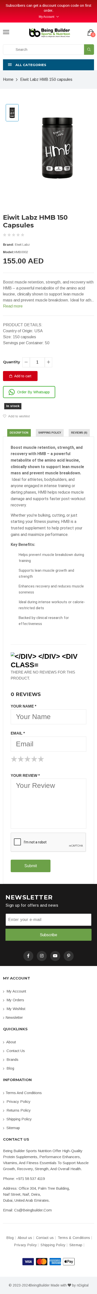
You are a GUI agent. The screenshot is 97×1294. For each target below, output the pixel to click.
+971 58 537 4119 (30, 1178)
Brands (11, 1059)
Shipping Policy (18, 1119)
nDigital (83, 1285)
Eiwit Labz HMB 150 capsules (46, 79)
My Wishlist (15, 1009)
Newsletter (14, 1017)
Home (8, 79)
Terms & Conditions (74, 1237)
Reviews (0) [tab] (79, 432)
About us (25, 1237)
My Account (46, 17)
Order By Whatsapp (33, 392)
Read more (13, 306)
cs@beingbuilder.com (33, 1210)
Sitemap (12, 1128)
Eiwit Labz (22, 244)
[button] (48, 64)
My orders (14, 1000)
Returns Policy (18, 1110)
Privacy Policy (18, 1101)
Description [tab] (19, 432)
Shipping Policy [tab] (49, 432)
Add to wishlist (18, 416)
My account (15, 991)
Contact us (15, 1051)
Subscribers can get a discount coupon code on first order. (46, 8)
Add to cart (22, 376)
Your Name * (23, 706)
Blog (9, 1068)
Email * (18, 733)
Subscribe (48, 935)
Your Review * (25, 775)
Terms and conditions (23, 1093)
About (10, 1042)
